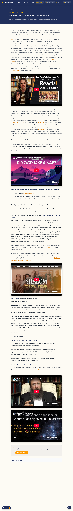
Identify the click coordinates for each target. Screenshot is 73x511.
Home (18, 2)
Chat (33, 2)
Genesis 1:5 (41, 122)
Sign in (59, 2)
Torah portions (24, 370)
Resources (39, 2)
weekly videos (40, 370)
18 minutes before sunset (29, 193)
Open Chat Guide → (22, 452)
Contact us (50, 247)
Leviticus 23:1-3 (42, 129)
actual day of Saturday (18, 122)
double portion (15, 70)
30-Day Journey (26, 2)
